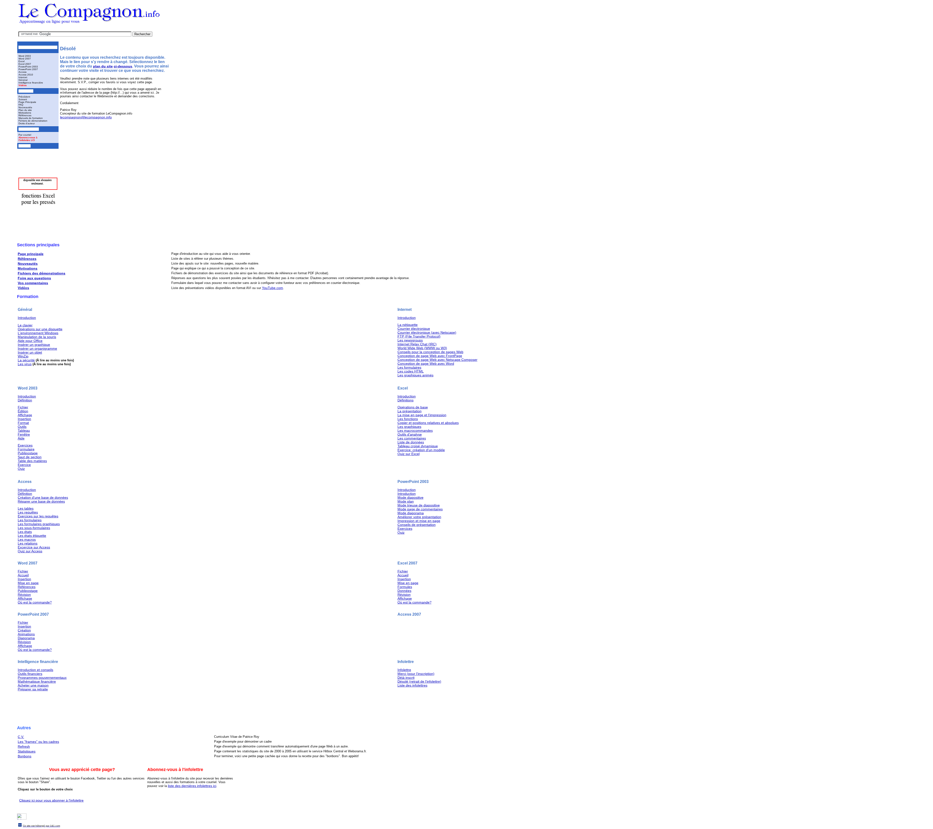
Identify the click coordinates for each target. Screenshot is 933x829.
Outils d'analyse (409, 434)
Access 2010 (25, 74)
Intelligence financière (30, 82)
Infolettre (404, 670)
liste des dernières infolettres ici (192, 786)
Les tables (26, 508)
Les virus (25, 364)
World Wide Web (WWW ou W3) (422, 348)
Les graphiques (409, 427)
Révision (24, 595)
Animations (26, 634)
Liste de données (410, 442)
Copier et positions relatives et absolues (428, 423)
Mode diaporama (410, 513)
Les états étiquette (32, 536)
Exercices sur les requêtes (38, 516)
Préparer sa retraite (33, 689)
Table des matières (32, 461)
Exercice (24, 465)
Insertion (24, 419)
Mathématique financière (37, 681)
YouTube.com (272, 288)
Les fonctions (407, 419)
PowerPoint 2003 (28, 66)
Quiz (21, 469)
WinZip (23, 356)
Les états (25, 532)
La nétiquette (407, 325)
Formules (404, 587)
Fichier (23, 407)
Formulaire (26, 449)
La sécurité (26, 360)
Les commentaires (411, 438)
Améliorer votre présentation (419, 517)
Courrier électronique (413, 329)
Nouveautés (25, 107)
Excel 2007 (24, 64)
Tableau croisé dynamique (417, 446)
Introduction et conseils (35, 670)
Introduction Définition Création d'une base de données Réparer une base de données (43, 495)
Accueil (23, 575)
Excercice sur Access (34, 547)
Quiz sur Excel (408, 454)
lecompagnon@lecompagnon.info (86, 117)
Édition (23, 411)
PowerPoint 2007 (28, 69)
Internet (22, 77)
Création (24, 630)
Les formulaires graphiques (39, 524)
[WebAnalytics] (21, 818)
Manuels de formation (30, 118)
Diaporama (26, 638)
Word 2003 (24, 56)
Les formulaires (409, 367)
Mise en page (28, 583)
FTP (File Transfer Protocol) (419, 336)
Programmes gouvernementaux (42, 678)
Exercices (25, 445)
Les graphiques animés (415, 375)
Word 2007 (24, 58)
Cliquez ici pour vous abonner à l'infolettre (51, 800)
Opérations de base (412, 407)
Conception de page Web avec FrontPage (429, 356)
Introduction (27, 318)
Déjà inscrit (406, 678)
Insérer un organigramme (37, 348)
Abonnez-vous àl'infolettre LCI (27, 138)
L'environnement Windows (38, 333)
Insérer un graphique (34, 345)
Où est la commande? (35, 602)
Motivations (24, 112)
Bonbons (24, 756)
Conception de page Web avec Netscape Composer (437, 360)
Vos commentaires (33, 283)
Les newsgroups (410, 340)
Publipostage (28, 453)
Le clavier (25, 325)
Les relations (27, 543)
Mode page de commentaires (420, 509)
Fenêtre (24, 434)
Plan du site (25, 110)
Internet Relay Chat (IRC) (417, 344)
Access (22, 72)
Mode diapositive (410, 497)
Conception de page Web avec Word (425, 363)
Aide (21, 438)
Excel (21, 61)
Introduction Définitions (406, 398)
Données (404, 591)
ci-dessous (123, 66)
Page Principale (27, 102)
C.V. (21, 737)
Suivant (22, 99)
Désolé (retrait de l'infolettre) (419, 681)
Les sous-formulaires (34, 528)
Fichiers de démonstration (32, 120)
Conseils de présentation (416, 525)
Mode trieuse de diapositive (418, 505)
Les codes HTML (410, 371)
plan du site (103, 66)
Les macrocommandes (415, 430)
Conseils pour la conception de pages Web (430, 352)
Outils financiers (30, 674)
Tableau (24, 430)
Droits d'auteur (26, 123)
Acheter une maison (33, 685)
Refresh (24, 746)
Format (23, 423)
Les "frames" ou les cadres (38, 742)
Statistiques (26, 751)
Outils (22, 427)
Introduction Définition (27, 398)
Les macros (27, 539)
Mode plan (405, 501)
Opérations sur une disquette (40, 329)
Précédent (24, 96)
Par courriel (24, 134)
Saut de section (30, 457)
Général (22, 80)
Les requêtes (28, 512)
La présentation (409, 411)
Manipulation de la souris (37, 337)
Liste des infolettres (412, 685)
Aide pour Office (30, 341)
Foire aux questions (34, 278)
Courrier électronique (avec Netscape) (426, 332)
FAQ (20, 104)
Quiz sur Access (30, 551)
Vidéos (22, 85)
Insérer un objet (30, 352)
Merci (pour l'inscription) (415, 674)
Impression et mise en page (418, 521)
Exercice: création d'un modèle (421, 450)
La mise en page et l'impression (421, 415)
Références (24, 115)
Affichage (25, 415)
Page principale (30, 254)
